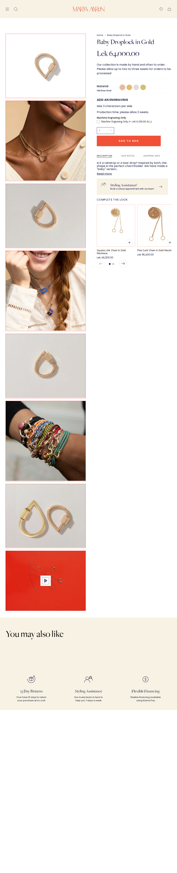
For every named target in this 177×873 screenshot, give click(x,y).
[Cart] (169, 9)
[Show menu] (7, 9)
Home (100, 35)
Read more (104, 173)
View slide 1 (110, 264)
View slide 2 (113, 264)
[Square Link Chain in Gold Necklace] (116, 226)
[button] (16, 9)
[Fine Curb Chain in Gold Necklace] (156, 226)
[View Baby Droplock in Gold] (46, 581)
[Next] (123, 264)
